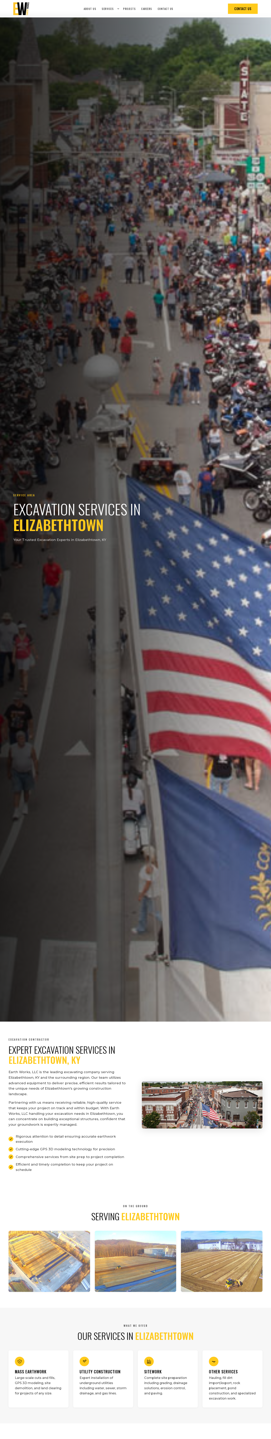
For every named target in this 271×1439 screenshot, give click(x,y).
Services (108, 9)
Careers (146, 9)
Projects (129, 9)
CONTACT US (242, 8)
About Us (90, 9)
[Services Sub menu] (118, 9)
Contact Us (165, 9)
